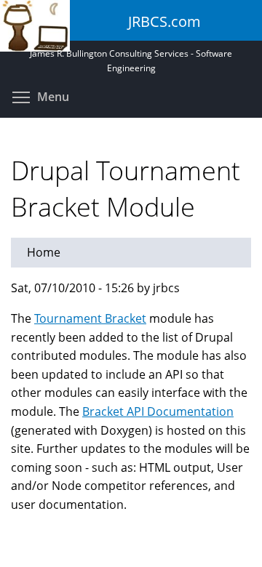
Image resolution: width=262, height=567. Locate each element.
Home (43, 252)
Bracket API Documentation (158, 411)
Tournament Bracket (90, 318)
